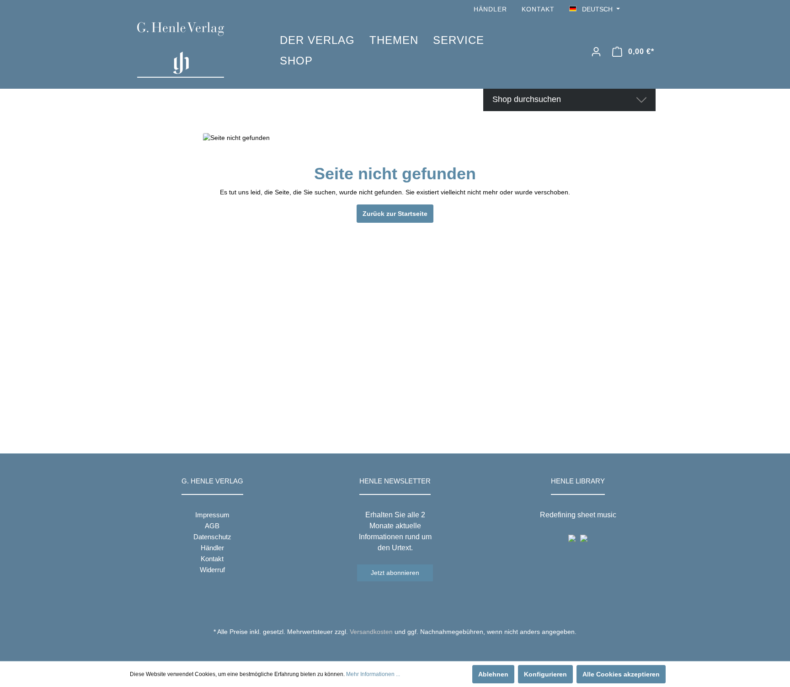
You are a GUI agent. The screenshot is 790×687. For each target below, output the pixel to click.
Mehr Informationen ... (373, 674)
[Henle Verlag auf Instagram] (650, 9)
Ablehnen (493, 674)
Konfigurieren (545, 674)
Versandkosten (371, 631)
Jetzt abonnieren (395, 572)
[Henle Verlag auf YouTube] (637, 9)
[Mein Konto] (596, 51)
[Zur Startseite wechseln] (194, 50)
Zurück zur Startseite (395, 213)
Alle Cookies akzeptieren (621, 674)
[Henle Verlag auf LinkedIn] (402, 648)
